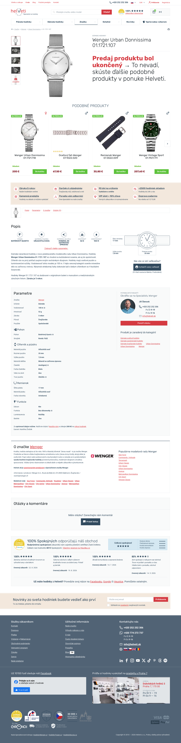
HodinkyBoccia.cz (70, 735)
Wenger (23, 29)
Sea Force (31, 481)
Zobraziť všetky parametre (56, 248)
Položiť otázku (144, 323)
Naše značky (70, 626)
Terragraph (123, 460)
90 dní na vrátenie (108, 188)
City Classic (29, 484)
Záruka (14, 652)
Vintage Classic (124, 480)
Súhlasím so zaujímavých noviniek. (128, 605)
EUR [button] (141, 2)
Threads (160, 660)
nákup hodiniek (80, 426)
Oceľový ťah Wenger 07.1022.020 (70, 156)
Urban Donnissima (34, 29)
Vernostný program (19, 648)
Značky (16, 29)
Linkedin (121, 660)
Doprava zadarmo (148, 196)
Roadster (57, 481)
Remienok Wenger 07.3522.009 (111, 156)
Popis (27, 210)
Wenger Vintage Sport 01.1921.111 (151, 156)
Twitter (144, 660)
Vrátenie (14, 639)
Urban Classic (68, 481)
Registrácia (166, 2)
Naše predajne (17, 661)
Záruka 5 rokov (27, 188)
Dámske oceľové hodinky (130, 338)
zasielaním (124, 605)
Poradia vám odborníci (71, 196)
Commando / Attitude (127, 458)
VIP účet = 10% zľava (109, 196)
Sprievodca (156, 22)
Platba (14, 635)
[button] (134, 2)
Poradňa (69, 648)
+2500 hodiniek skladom (152, 188)
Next (167, 144)
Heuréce (118, 581)
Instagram (132, 660)
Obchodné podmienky (20, 643)
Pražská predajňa (44, 2)
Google (107, 581)
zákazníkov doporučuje (134, 13)
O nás (67, 635)
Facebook (127, 660)
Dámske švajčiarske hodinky (131, 344)
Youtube (138, 660)
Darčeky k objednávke (70, 188)
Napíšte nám (54, 426)
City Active (40, 484)
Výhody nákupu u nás (74, 630)
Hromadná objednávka (75, 657)
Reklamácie (25, 639)
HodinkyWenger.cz (40, 735)
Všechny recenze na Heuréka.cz (76, 548)
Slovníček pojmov (73, 643)
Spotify (166, 660)
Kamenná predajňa (29, 196)
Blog (34, 2)
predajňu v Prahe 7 (136, 673)
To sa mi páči (23, 690)
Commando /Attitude (44, 481)
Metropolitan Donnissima (128, 474)
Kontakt (56, 2)
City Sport (28, 486)
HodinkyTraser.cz (55, 735)
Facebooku (96, 581)
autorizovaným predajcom (34, 468)
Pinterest (155, 660)
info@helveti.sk (149, 316)
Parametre (36, 210)
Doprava (14, 630)
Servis (13, 657)
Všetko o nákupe (17, 2)
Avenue (64, 484)
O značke (47, 210)
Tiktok (149, 660)
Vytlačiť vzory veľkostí (149, 267)
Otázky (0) (57, 210)
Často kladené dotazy (74, 639)
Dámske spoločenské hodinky (132, 341)
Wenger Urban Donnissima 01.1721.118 (30, 156)
